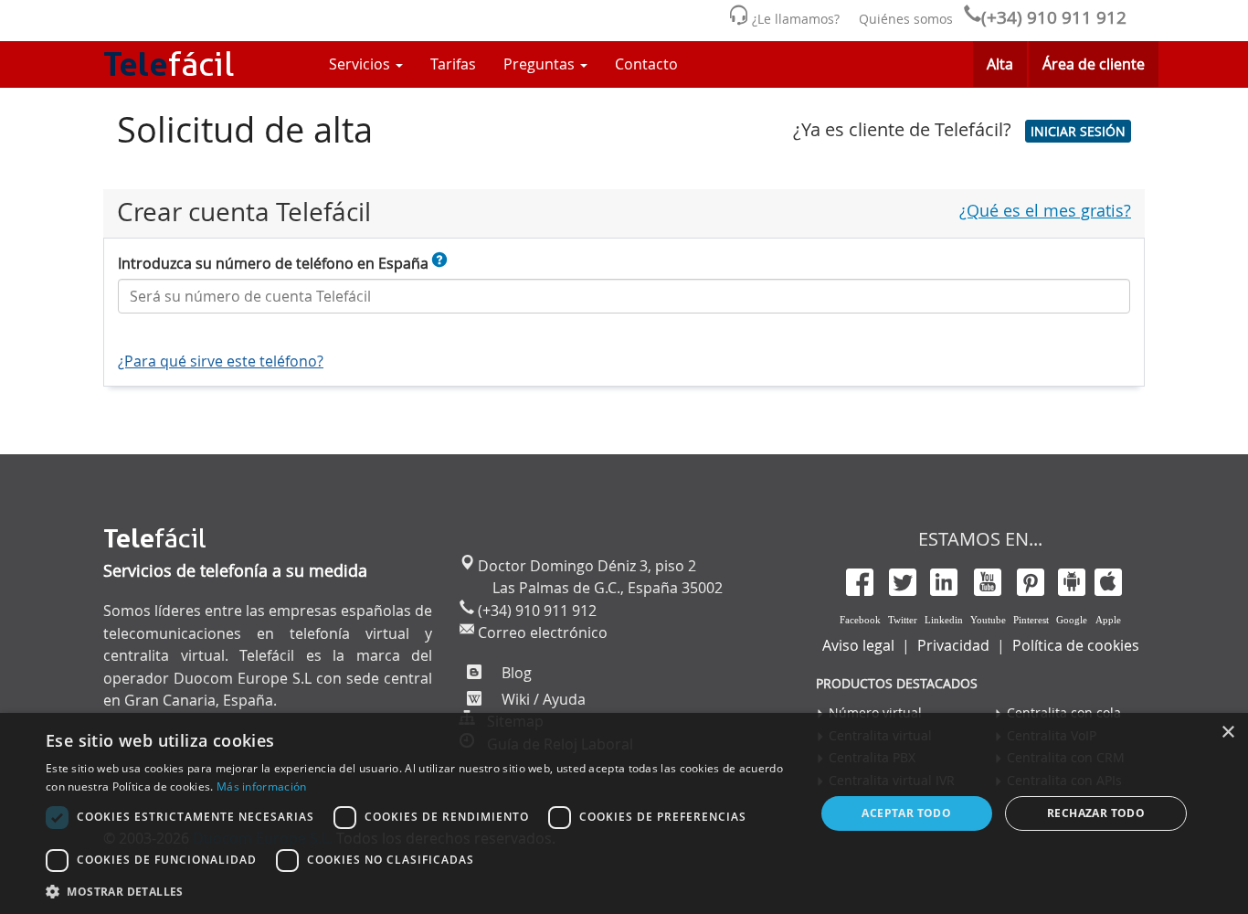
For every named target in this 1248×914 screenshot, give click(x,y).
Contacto (646, 64)
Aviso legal (858, 645)
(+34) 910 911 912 (1053, 17)
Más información (262, 786)
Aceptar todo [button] (906, 813)
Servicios (361, 64)
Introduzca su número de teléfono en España (275, 263)
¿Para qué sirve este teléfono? (220, 361)
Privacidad (953, 645)
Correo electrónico (541, 632)
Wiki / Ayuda (542, 699)
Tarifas (453, 64)
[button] (1078, 131)
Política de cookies (1075, 645)
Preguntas (540, 64)
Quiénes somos (906, 18)
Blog (515, 673)
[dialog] (624, 813)
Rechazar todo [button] (1096, 813)
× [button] (1227, 732)
